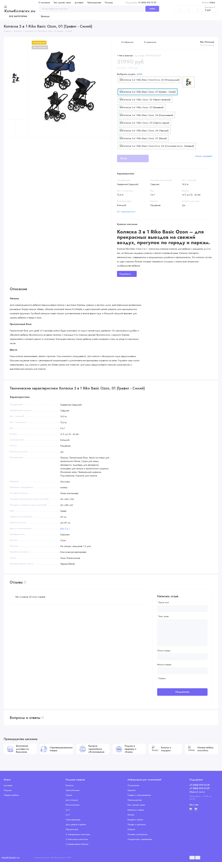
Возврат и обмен (135, 819)
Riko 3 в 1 (65, 528)
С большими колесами (77, 839)
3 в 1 (68, 809)
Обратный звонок (197, 791)
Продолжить (182, 692)
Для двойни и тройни (76, 824)
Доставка (79, 2)
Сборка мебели (11, 795)
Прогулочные (72, 829)
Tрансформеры (73, 819)
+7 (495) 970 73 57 (141, 2)
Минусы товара (164, 664)
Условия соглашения (138, 834)
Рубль (208, 2)
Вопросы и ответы (136, 809)
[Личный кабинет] (176, 8)
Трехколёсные (72, 790)
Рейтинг (162, 678)
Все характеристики (126, 211)
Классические (72, 804)
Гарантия (132, 790)
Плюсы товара (163, 650)
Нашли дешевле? (204, 156)
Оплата (131, 814)
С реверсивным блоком (77, 844)
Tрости (69, 795)
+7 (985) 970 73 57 (199, 788)
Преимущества (94, 2)
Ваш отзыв (164, 616)
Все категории (18, 16)
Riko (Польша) (207, 41)
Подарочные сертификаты (140, 839)
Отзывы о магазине (137, 824)
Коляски (69, 785)
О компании (44, 2)
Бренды (45, 16)
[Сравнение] (185, 8)
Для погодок (72, 799)
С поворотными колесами (78, 834)
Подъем (8, 790)
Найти (152, 8)
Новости (131, 829)
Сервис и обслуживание (139, 795)
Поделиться (125, 273)
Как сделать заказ (62, 2)
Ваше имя (164, 602)
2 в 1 (68, 814)
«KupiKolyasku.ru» (10, 857)
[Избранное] (193, 8)
